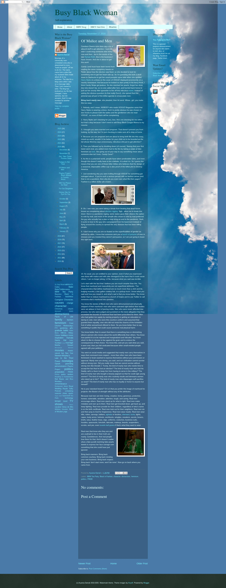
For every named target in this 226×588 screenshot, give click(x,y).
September (64, 202)
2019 (60, 236)
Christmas (59, 309)
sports (70, 393)
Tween (71, 404)
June (62, 213)
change (70, 303)
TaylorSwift (66, 395)
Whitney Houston (61, 409)
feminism (134, 476)
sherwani (126, 414)
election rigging (111, 211)
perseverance (61, 366)
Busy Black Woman (86, 12)
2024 (60, 132)
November (64, 153)
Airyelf (130, 583)
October (63, 199)
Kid (64, 340)
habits (65, 330)
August (62, 206)
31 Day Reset (60, 284)
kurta (133, 414)
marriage (69, 343)
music (70, 350)
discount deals (64, 311)
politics (83, 479)
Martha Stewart (64, 345)
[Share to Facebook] (123, 473)
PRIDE (90, 479)
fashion (70, 320)
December (64, 150)
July (61, 210)
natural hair (59, 353)
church (70, 309)
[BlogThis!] (118, 473)
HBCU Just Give (98, 27)
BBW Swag (81, 27)
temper (58, 401)
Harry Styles (86, 80)
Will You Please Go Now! (65, 184)
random (70, 374)
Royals (65, 389)
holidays (64, 335)
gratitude (58, 330)
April (61, 220)
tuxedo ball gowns (107, 425)
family (58, 319)
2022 (60, 139)
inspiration (59, 338)
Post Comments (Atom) (98, 569)
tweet (131, 91)
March (62, 224)
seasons (58, 393)
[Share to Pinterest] (126, 473)
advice (68, 284)
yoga (65, 412)
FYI (56, 328)
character (117, 476)
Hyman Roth (90, 57)
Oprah (57, 363)
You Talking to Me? (161, 40)
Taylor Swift (58, 395)
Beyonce (58, 294)
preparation (59, 372)
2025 (60, 129)
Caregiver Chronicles (64, 300)
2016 (60, 247)
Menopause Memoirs (64, 347)
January (63, 231)
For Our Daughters (66, 189)
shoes (65, 393)
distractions (126, 476)
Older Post (142, 563)
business (69, 296)
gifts (71, 328)
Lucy (63, 343)
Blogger (146, 583)
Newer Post (84, 563)
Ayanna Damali (63, 55)
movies (59, 350)
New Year (69, 353)
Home (60, 27)
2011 (60, 258)
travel (65, 401)
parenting (69, 363)
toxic (93, 152)
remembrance (61, 384)
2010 (60, 261)
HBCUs (63, 333)
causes (59, 302)
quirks (63, 374)
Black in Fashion (106, 476)
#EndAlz (113, 27)
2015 (60, 250)
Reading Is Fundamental (64, 377)
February (63, 228)
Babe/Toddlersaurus (62, 289)
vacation (58, 407)
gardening (63, 328)
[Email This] (116, 473)
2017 (60, 243)
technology (69, 398)
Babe (71, 287)
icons (71, 335)
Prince (57, 374)
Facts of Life (64, 317)
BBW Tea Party (93, 476)
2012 (60, 254)
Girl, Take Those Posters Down (65, 157)
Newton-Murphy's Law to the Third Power (64, 358)
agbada (109, 414)
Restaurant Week (61, 386)
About (69, 27)
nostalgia (67, 360)
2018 (60, 240)
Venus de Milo (67, 407)
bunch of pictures (129, 234)
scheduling (69, 391)
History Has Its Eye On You (64, 193)
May (61, 217)
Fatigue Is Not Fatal (64, 163)
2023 (60, 136)
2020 (60, 147)
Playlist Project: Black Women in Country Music (65, 176)
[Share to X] (121, 473)
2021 (60, 143)
